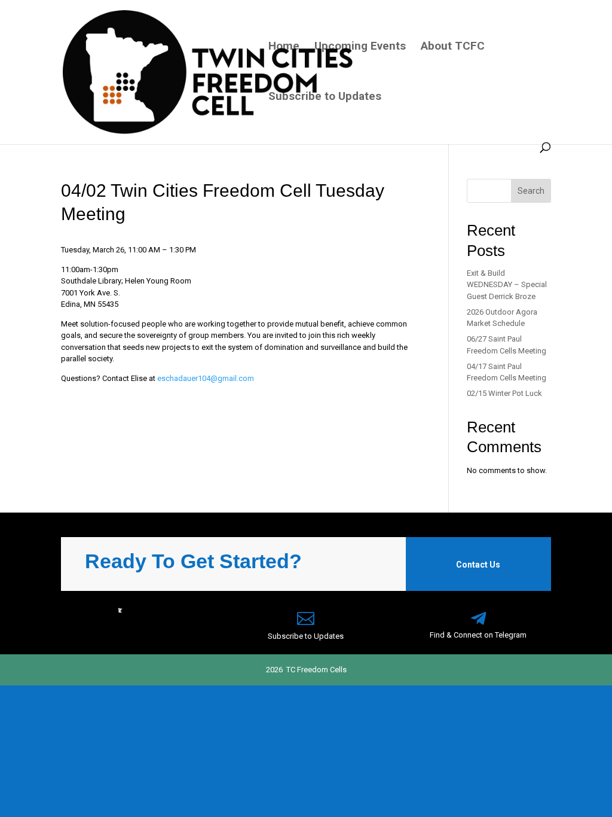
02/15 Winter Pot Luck (504, 393)
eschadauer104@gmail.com (205, 378)
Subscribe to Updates (324, 97)
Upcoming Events (360, 47)
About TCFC (453, 47)
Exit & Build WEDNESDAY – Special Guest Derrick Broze (507, 285)
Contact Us (478, 564)
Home (283, 47)
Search (531, 191)
